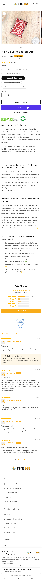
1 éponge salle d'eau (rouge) (13, 78)
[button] (4, 4)
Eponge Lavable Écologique (13, 519)
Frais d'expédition (13, 58)
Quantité (3, 91)
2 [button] (18, 459)
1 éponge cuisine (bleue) (13, 74)
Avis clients (7, 497)
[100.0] (20, 322)
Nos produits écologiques (12, 488)
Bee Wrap (7, 514)
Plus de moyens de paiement (21, 112)
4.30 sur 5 (26, 290)
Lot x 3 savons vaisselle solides (15, 87)
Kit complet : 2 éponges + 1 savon (16, 69)
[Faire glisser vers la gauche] (17, 47)
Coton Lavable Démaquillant (13, 528)
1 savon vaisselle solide (13, 83)
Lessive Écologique (10, 523)
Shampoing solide (10, 532)
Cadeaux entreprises (10, 501)
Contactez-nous (9, 545)
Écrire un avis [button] (21, 311)
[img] (6, 339)
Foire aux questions (10, 492)
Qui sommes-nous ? (10, 484)
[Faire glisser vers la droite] (25, 47)
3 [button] (21, 459)
